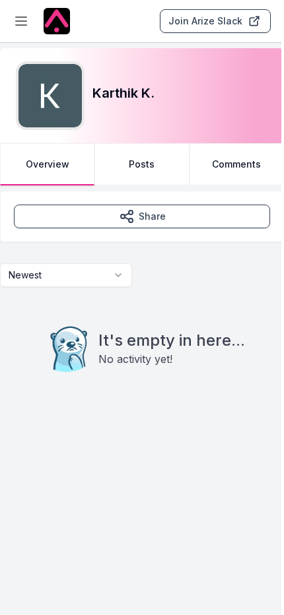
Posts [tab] (142, 164)
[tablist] (142, 164)
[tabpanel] (142, 308)
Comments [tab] (236, 164)
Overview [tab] (47, 164)
